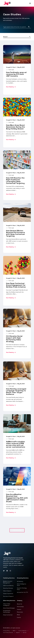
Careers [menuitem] (19, 609)
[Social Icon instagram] (10, 570)
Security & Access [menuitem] (8, 588)
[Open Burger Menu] (30, 3)
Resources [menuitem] (20, 612)
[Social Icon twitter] (4, 570)
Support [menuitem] (18, 632)
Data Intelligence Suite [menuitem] (21, 584)
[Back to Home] (7, 3)
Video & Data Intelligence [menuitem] (6, 604)
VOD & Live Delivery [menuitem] (8, 585)
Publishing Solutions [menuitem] (9, 578)
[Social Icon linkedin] (7, 570)
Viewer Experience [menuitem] (8, 593)
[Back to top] (2, 635)
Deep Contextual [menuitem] (7, 615)
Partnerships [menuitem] (20, 606)
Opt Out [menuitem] (24, 632)
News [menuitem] (18, 614)
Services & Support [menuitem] (8, 596)
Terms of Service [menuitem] (22, 630)
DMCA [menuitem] (14, 630)
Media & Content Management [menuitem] (7, 582)
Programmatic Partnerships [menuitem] (6, 611)
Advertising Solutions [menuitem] (9, 600)
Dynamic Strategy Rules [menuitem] (22, 588)
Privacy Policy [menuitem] (6, 630)
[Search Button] (28, 26)
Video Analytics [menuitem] (7, 591)
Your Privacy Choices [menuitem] (8, 632)
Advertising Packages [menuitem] (9, 608)
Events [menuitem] (19, 617)
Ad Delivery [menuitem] (20, 581)
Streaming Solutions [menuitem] (22, 578)
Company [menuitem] (19, 600)
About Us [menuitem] (19, 604)
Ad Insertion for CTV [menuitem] (22, 592)
